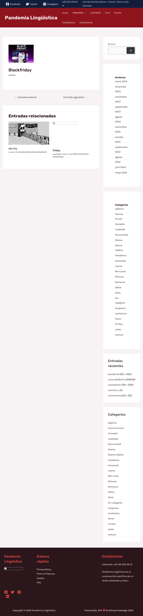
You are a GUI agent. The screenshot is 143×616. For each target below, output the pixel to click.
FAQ (39, 582)
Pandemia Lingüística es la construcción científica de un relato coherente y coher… (117, 576)
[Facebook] (6, 592)
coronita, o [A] (115, 390)
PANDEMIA (78, 12)
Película (119, 276)
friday (56, 150)
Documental (121, 234)
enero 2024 (121, 81)
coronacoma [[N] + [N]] (120, 395)
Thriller (119, 324)
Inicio (65, 12)
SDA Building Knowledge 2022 (116, 610)
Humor (117, 12)
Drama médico (116, 454)
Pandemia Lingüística (31, 18)
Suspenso (120, 308)
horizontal (120, 260)
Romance (120, 282)
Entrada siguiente (75, 97)
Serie (118, 292)
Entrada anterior (26, 97)
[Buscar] (131, 50)
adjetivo (119, 208)
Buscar (111, 44)
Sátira (118, 287)
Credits (40, 578)
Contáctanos (86, 22)
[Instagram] (19, 592)
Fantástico (120, 255)
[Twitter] (12, 592)
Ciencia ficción (116, 428)
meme (12, 75)
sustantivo (121, 313)
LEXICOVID (95, 12)
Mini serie (120, 271)
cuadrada (57, 154)
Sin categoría (115, 502)
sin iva (13, 148)
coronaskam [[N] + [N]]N (121, 384)
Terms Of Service (46, 573)
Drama (118, 240)
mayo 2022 (121, 172)
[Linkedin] (7, 596)
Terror (118, 318)
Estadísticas (68, 22)
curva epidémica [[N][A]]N (121, 379)
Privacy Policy (44, 569)
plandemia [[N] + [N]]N (120, 374)
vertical (119, 334)
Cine (107, 12)
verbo (118, 329)
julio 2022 (120, 167)
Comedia (120, 224)
